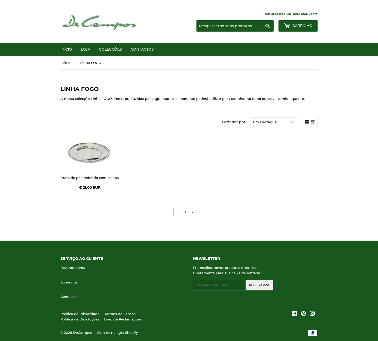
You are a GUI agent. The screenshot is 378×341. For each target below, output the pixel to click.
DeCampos (82, 332)
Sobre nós (68, 282)
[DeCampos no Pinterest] (303, 314)
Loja (85, 49)
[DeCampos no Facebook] (294, 314)
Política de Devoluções (79, 319)
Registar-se (259, 285)
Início (66, 49)
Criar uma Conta (305, 14)
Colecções (110, 49)
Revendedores (72, 268)
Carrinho (301, 25)
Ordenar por (233, 122)
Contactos (142, 49)
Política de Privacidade (80, 314)
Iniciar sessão (275, 14)
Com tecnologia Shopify (117, 332)
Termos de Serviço (120, 314)
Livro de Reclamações (122, 319)
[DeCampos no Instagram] (312, 314)
